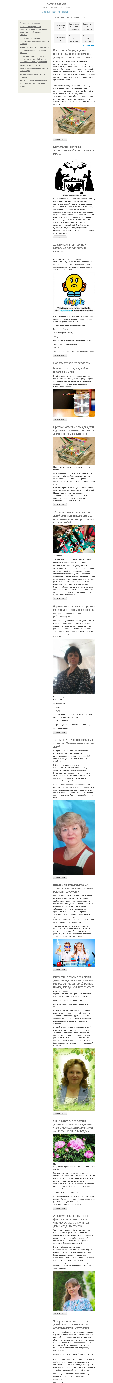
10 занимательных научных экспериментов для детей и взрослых (69, 248)
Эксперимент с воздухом (60, 38)
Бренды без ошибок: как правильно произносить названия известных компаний (34, 50)
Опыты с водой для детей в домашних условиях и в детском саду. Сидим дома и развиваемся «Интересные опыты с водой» (73, 1126)
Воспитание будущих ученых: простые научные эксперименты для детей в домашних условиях (72, 54)
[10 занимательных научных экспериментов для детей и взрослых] (74, 293)
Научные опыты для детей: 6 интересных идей (70, 370)
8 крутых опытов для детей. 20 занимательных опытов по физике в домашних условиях (73, 888)
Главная (45, 11)
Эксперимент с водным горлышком (74, 26)
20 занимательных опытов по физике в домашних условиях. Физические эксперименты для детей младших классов (71, 1221)
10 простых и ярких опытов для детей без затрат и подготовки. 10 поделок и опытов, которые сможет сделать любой (73, 517)
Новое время (56, 4)
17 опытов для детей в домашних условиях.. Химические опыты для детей (73, 743)
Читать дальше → (59, 139)
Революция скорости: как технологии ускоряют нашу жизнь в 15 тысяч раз (34, 68)
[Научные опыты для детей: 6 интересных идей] (74, 403)
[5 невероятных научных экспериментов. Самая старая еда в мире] (74, 177)
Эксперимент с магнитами (74, 38)
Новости (56, 11)
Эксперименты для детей (60, 26)
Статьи (65, 11)
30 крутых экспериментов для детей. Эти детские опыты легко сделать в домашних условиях (72, 1324)
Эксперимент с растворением (87, 26)
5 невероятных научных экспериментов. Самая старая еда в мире (73, 150)
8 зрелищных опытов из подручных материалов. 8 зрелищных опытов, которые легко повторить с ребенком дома (74, 611)
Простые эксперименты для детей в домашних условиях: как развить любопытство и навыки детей (73, 430)
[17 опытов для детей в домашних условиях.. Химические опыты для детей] (74, 837)
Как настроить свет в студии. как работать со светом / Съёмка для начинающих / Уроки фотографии (33, 59)
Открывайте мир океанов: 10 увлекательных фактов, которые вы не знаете (34, 41)
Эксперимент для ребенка (87, 38)
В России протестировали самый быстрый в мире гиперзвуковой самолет (33, 83)
